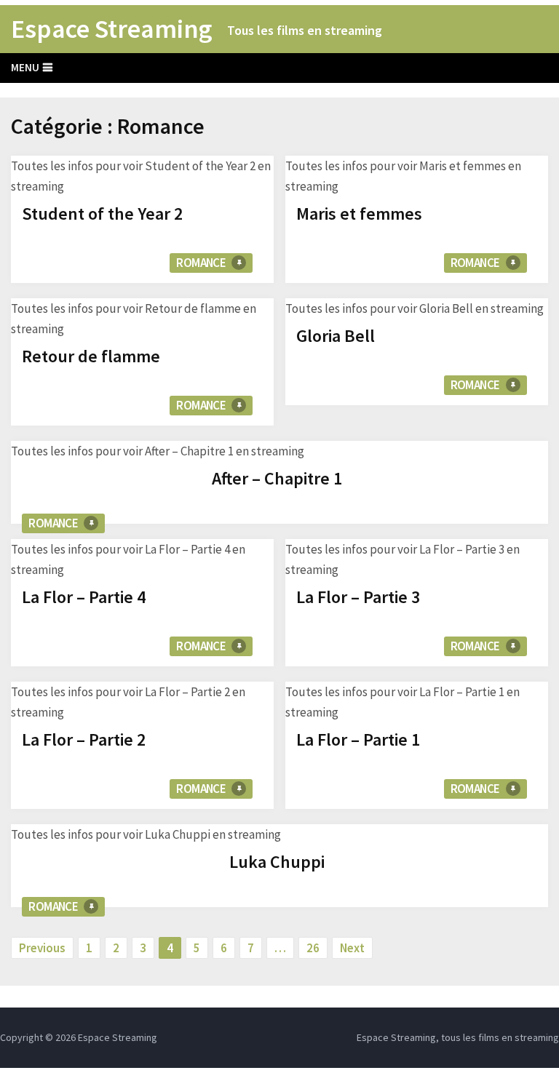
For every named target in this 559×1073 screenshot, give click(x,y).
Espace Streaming (112, 29)
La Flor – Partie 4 (84, 597)
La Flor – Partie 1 (358, 739)
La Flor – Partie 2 (84, 739)
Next (352, 948)
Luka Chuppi (277, 861)
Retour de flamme (91, 356)
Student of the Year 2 (102, 213)
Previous (42, 948)
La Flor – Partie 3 (358, 597)
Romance (201, 263)
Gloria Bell (335, 335)
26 (313, 948)
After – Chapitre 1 (277, 478)
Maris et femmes (359, 213)
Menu (25, 67)
